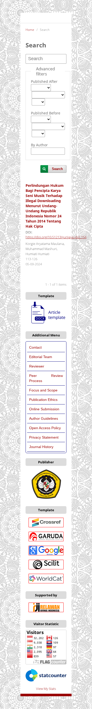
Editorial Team (41, 357)
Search (57, 169)
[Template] (46, 323)
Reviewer (36, 366)
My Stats (49, 688)
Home (30, 30)
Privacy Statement (44, 437)
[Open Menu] (25, 18)
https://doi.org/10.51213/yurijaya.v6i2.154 (56, 237)
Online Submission (44, 409)
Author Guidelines (43, 418)
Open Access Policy (45, 428)
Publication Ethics (43, 400)
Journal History (41, 447)
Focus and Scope (43, 390)
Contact (35, 347)
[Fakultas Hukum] (46, 498)
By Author (39, 144)
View (39, 688)
